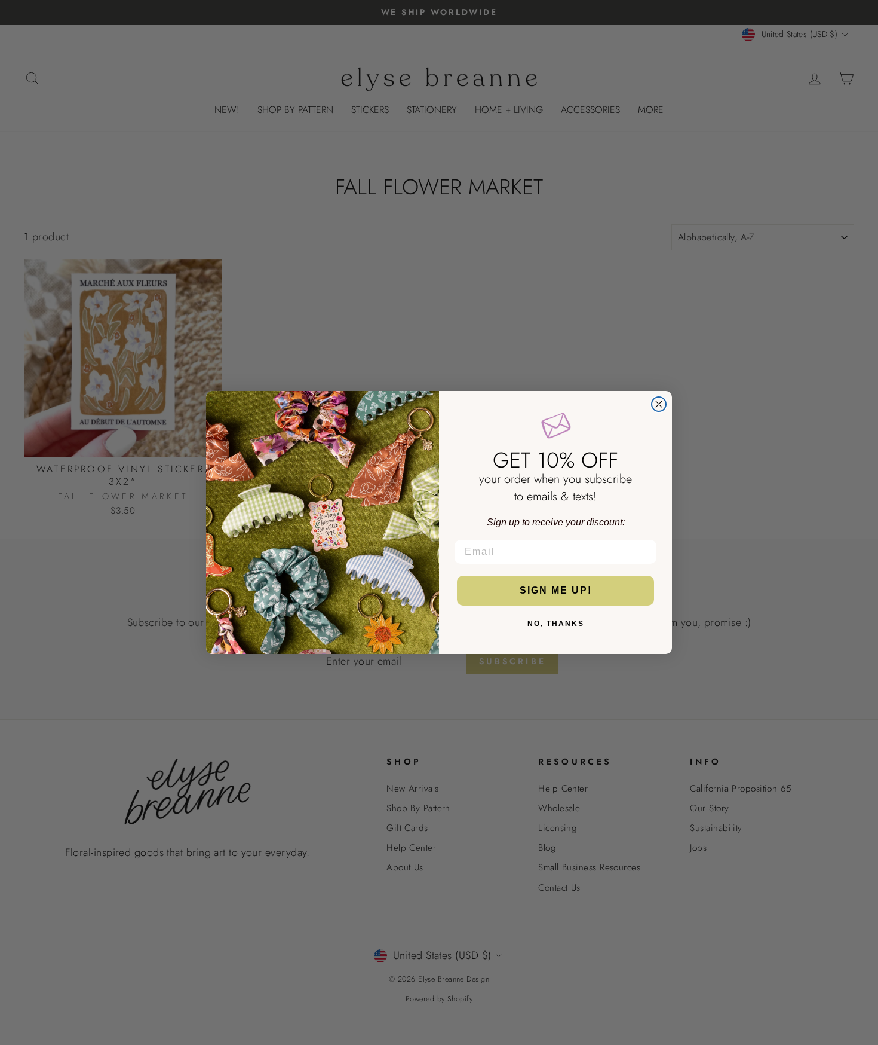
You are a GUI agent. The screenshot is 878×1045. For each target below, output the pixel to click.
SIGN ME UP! (556, 590)
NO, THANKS (555, 623)
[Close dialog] (659, 404)
